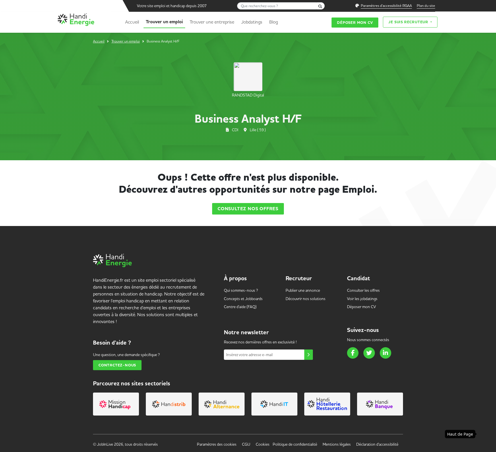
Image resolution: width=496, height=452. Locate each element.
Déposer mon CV (355, 22)
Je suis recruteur (408, 22)
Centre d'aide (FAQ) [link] (240, 306)
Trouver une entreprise (212, 22)
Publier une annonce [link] (303, 290)
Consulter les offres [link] (363, 290)
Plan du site (426, 5)
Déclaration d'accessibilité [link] (377, 444)
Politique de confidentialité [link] (295, 444)
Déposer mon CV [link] (361, 306)
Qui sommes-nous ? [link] (241, 290)
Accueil (132, 22)
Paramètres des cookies (217, 444)
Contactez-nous (117, 365)
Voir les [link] (362, 298)
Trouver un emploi (164, 22)
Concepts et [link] (243, 298)
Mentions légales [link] (337, 444)
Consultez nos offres (248, 209)
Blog (273, 22)
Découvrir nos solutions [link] (306, 298)
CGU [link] (246, 444)
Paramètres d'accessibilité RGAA (386, 5)
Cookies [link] (263, 444)
